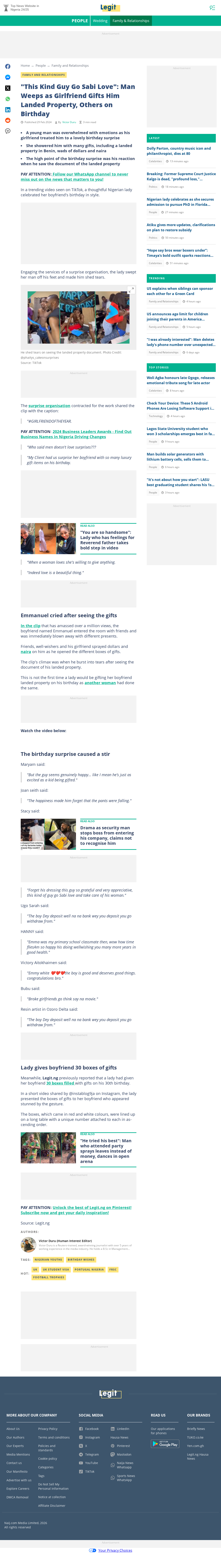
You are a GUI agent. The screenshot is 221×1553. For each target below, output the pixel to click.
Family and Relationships (70, 65)
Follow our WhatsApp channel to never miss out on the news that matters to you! (74, 176)
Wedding (100, 20)
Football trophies (48, 1277)
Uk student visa (56, 1269)
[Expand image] (131, 290)
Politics (153, 187)
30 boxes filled (60, 1083)
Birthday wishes (81, 1259)
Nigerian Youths (48, 1259)
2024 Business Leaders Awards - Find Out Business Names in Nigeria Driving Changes (76, 434)
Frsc (113, 1269)
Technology (156, 416)
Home (25, 65)
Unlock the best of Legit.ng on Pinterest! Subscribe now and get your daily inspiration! (76, 1210)
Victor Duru (69, 122)
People (80, 21)
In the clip (30, 625)
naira (26, 651)
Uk (35, 1269)
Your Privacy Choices (115, 1550)
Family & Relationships (131, 20)
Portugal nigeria (89, 1269)
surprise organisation (49, 405)
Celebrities (155, 161)
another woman (100, 682)
